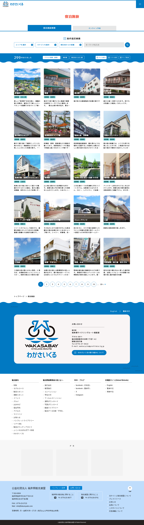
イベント (17, 398)
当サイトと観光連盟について (120, 496)
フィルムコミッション (53, 398)
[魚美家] (57, 172)
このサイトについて (116, 508)
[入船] (117, 214)
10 (94, 284)
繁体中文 (126, 311)
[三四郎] (27, 257)
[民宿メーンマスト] (117, 130)
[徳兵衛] (87, 88)
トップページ (19, 296)
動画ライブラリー (51, 408)
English (113, 311)
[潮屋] (57, 88)
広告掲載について (116, 511)
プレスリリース (115, 499)
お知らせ (17, 417)
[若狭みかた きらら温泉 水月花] (87, 172)
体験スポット (19, 395)
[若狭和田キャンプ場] (57, 130)
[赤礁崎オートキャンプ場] (27, 88)
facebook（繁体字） (83, 388)
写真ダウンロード (51, 404)
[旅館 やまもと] (57, 257)
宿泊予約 (17, 408)
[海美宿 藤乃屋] (117, 172)
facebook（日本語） (83, 385)
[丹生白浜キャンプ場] (57, 214)
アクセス (17, 411)
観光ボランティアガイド (23, 427)
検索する (127, 44)
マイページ (18, 414)
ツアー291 (18, 424)
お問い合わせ (75, 488)
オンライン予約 (95, 28)
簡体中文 (110, 392)
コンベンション (51, 392)
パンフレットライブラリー (24, 420)
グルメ (16, 401)
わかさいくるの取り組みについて (91, 352)
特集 (15, 385)
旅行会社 (48, 385)
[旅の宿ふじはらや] (27, 130)
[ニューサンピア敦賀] (27, 214)
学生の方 (48, 395)
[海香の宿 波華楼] (87, 130)
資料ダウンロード (51, 401)
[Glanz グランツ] (87, 214)
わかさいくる (13, 4)
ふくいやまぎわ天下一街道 (24, 430)
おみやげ (17, 404)
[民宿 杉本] (87, 257)
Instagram (79, 395)
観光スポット (19, 392)
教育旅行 (48, 388)
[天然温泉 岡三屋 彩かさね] (117, 257)
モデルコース (19, 388)
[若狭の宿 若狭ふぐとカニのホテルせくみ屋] (27, 172)
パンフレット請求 (58, 488)
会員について (114, 505)
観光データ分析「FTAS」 (54, 411)
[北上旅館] (117, 88)
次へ (102, 284)
